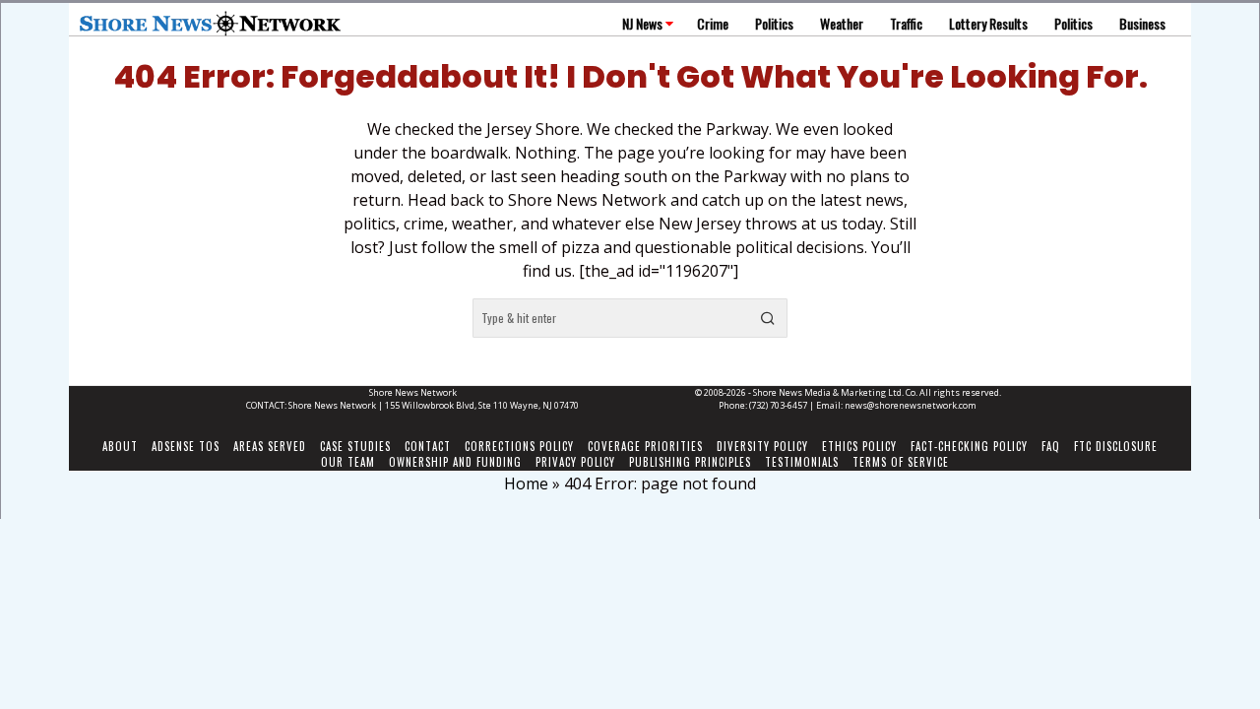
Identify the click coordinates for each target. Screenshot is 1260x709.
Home (526, 483)
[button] (768, 318)
